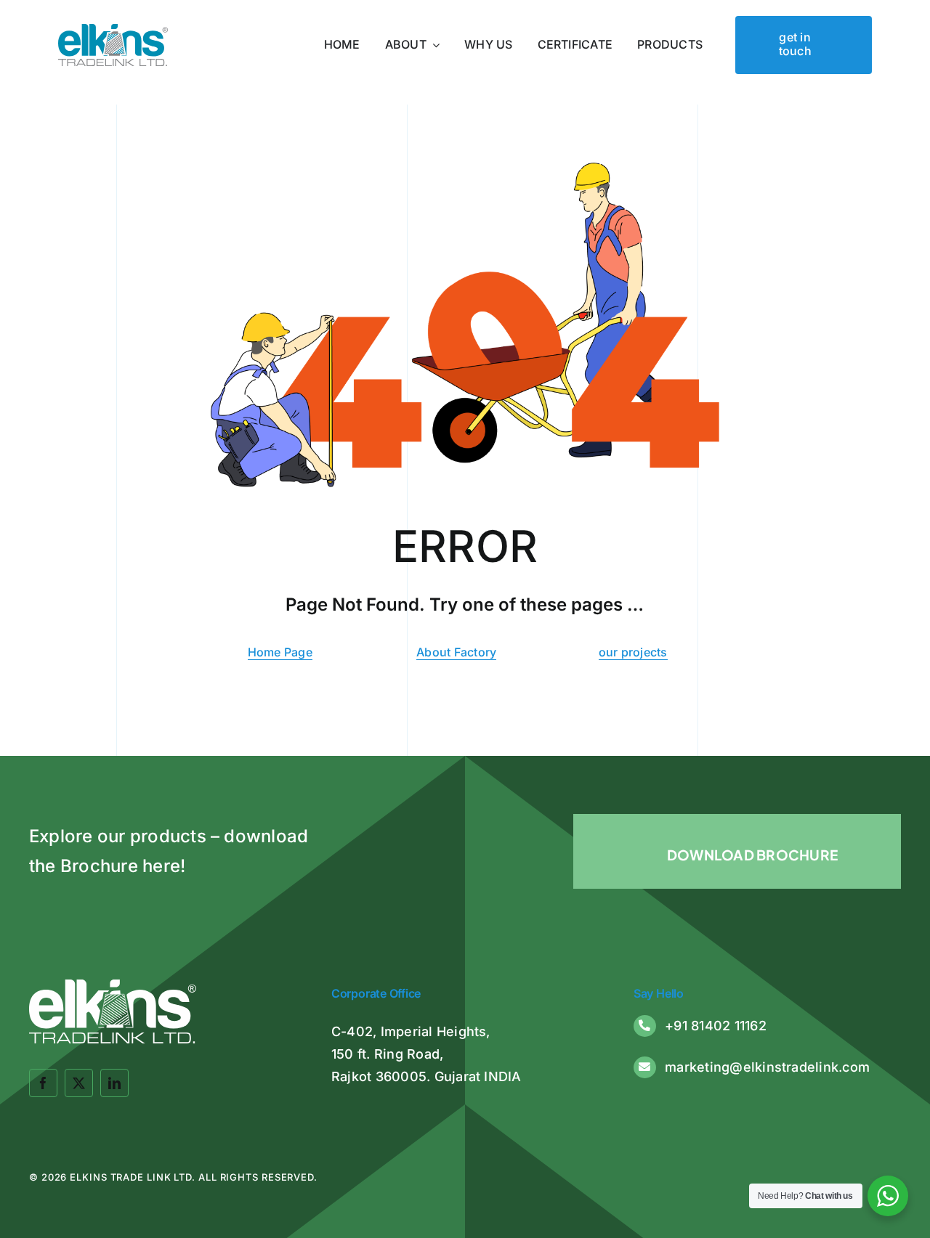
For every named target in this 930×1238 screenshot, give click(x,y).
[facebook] (43, 1083)
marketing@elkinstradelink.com (767, 1067)
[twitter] (79, 1083)
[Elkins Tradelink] (113, 30)
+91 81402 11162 (716, 1025)
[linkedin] (114, 1083)
